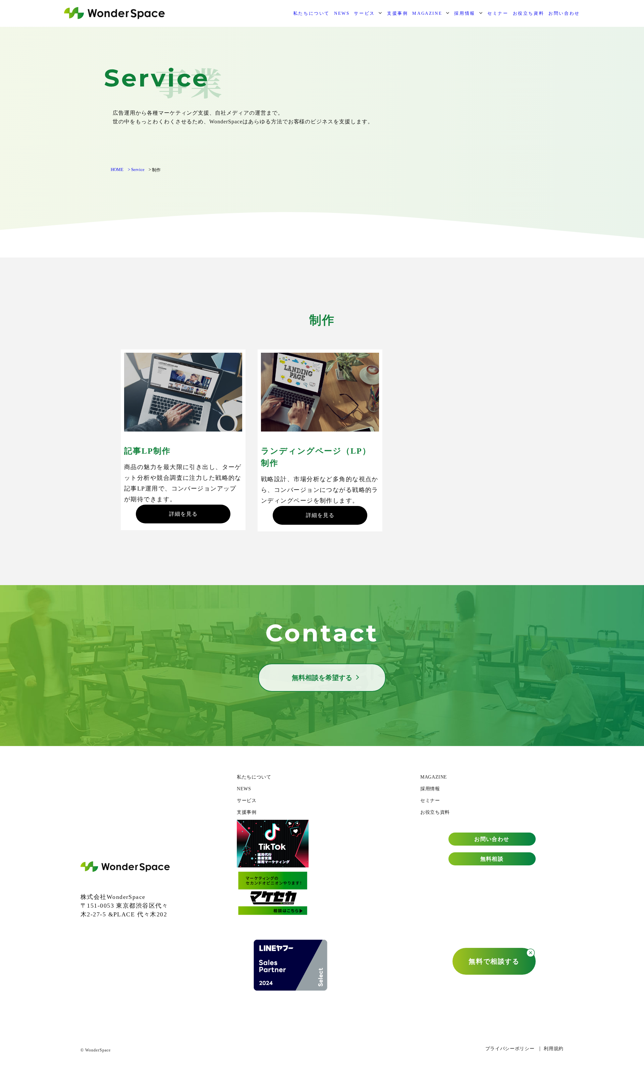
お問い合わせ (564, 13)
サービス (364, 13)
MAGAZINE (427, 13)
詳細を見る (183, 514)
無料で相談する (494, 961)
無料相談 (492, 859)
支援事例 (397, 13)
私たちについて (311, 13)
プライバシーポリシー (509, 1048)
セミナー (497, 13)
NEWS (342, 13)
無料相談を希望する (322, 677)
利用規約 (554, 1048)
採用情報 (464, 13)
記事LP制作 (147, 451)
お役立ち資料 (528, 13)
